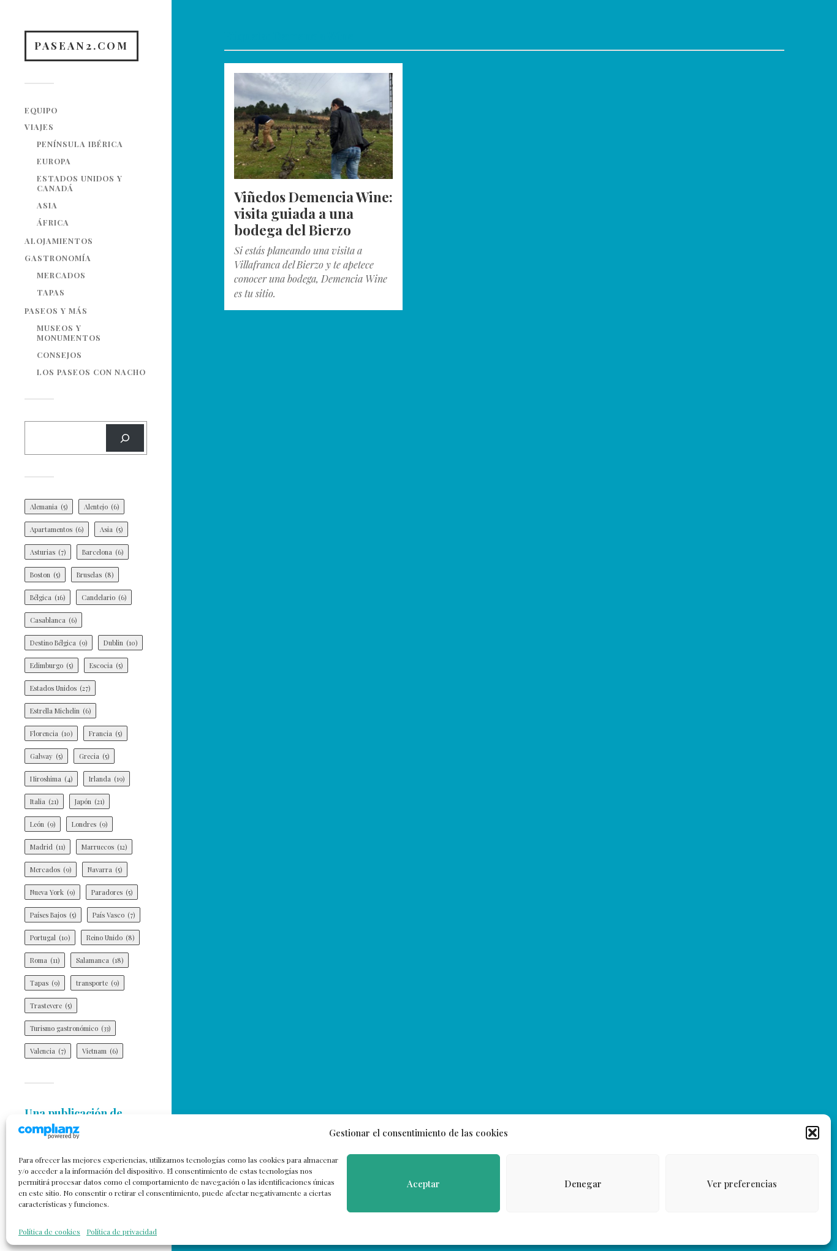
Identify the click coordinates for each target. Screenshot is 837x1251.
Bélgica (47, 597)
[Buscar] (125, 438)
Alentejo (101, 506)
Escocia (106, 665)
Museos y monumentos (69, 332)
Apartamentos (56, 529)
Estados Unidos (60, 688)
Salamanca (99, 960)
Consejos (59, 354)
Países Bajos (53, 914)
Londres (89, 824)
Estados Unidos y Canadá (80, 183)
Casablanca (53, 620)
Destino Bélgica (58, 642)
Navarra (105, 869)
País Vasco (114, 914)
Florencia (51, 733)
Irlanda (106, 778)
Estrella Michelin (60, 710)
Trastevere (51, 1005)
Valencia (48, 1050)
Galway (46, 756)
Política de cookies (49, 1231)
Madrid (47, 846)
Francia (105, 733)
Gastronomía (58, 258)
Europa (54, 161)
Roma (44, 960)
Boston (45, 574)
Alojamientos (59, 240)
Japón (89, 801)
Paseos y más (56, 310)
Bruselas (95, 574)
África (53, 222)
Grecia (94, 756)
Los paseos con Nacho (91, 372)
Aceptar (423, 1183)
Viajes (39, 126)
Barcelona (102, 552)
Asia (47, 205)
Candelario (103, 597)
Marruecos (104, 846)
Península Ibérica (80, 144)
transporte (97, 982)
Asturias (48, 552)
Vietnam (100, 1050)
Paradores (111, 892)
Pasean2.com (81, 45)
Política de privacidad (121, 1231)
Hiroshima (51, 778)
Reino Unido (110, 937)
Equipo (41, 110)
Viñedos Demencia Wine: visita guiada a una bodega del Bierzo (313, 213)
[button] (812, 1133)
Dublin (120, 642)
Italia (44, 801)
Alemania (48, 506)
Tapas (51, 292)
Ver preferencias (742, 1183)
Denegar (583, 1183)
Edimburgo (51, 665)
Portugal (50, 937)
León (42, 824)
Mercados (61, 275)
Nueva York (52, 892)
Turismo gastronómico (70, 1028)
